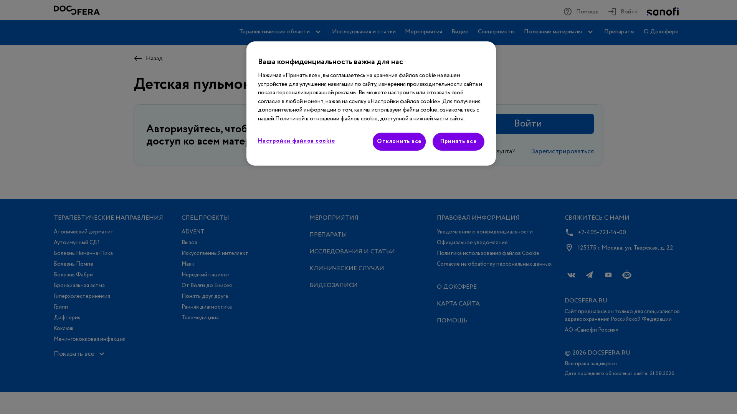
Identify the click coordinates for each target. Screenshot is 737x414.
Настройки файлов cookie (296, 141)
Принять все (458, 141)
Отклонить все (399, 141)
